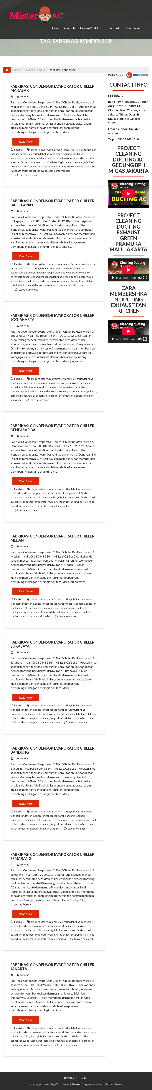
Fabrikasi (19, 149)
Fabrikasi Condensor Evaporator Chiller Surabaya (53, 644)
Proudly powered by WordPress (49, 1084)
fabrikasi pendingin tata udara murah (63, 162)
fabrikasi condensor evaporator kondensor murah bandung (43, 815)
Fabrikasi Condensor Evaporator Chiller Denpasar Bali (53, 427)
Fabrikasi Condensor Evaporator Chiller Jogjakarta (53, 317)
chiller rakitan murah (42, 149)
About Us (69, 28)
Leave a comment (28, 175)
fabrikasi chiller (31, 153)
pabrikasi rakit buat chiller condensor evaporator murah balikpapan (47, 285)
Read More (26, 141)
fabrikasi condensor (51, 153)
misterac (24, 96)
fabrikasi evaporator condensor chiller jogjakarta (50, 387)
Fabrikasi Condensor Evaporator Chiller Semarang (53, 856)
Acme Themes (114, 1084)
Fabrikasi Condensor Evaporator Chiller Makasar (53, 88)
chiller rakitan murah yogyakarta (48, 378)
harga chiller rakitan (72, 166)
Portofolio (114, 28)
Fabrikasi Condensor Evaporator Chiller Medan (53, 538)
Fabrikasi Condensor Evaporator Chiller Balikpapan (53, 203)
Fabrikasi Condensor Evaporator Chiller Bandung (53, 750)
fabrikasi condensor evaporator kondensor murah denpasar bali (45, 493)
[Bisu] (140, 278)
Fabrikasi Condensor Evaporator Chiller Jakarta (53, 966)
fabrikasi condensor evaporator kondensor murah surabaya (43, 709)
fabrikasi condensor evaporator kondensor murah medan (41, 603)
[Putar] (113, 278)
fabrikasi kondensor (31, 162)
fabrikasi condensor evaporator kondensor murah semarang (43, 926)
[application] (128, 269)
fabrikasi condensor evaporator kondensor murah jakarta (42, 1032)
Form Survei (133, 28)
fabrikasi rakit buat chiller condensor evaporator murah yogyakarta (59, 391)
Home (54, 28)
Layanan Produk (89, 28)
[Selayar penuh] (145, 278)
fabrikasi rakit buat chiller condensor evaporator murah (40, 281)
